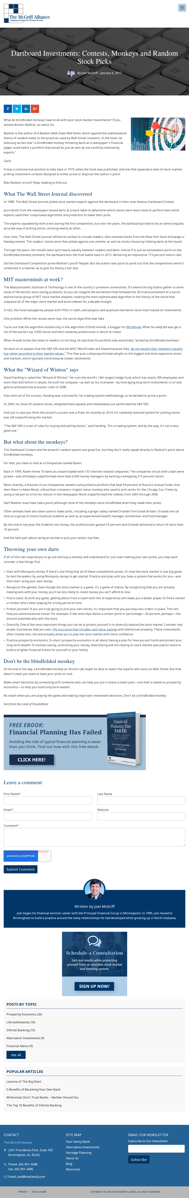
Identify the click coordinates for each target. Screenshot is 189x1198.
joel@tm (23, 1177)
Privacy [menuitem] (23, 1191)
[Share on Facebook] (8, 109)
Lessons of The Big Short (23, 1082)
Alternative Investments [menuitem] (82, 1147)
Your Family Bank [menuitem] (78, 1142)
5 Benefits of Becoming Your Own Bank (33, 1089)
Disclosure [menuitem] (39, 1191)
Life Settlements (20, 1022)
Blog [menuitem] (69, 1164)
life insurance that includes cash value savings (85, 629)
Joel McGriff (90, 73)
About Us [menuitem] (72, 1158)
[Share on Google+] (35, 109)
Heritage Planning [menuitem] (78, 1153)
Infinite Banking (20, 1030)
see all (16, 1055)
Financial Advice (19, 1046)
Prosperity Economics (24, 1014)
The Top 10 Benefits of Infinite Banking (33, 1105)
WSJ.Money (133, 327)
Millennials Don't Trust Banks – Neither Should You (42, 1097)
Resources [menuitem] (73, 1169)
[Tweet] (17, 109)
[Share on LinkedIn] (26, 109)
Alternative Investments (25, 1038)
